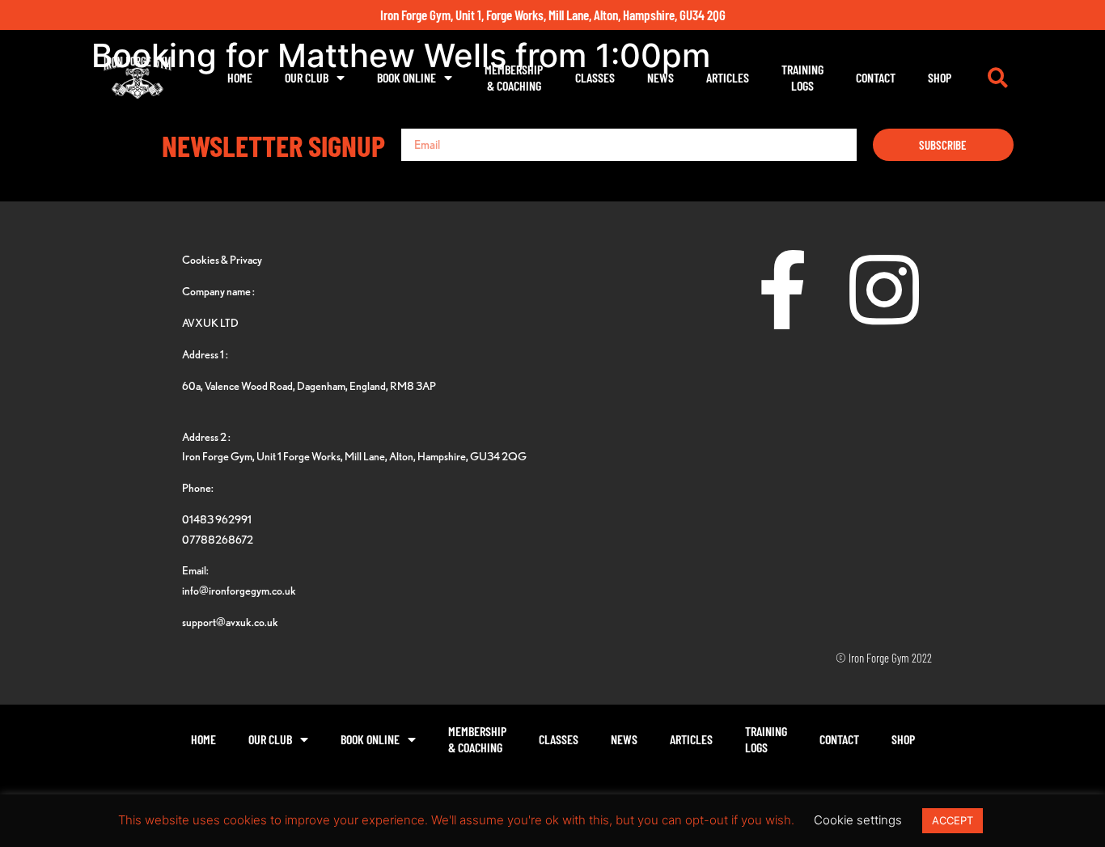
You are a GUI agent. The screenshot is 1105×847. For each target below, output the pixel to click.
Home (239, 77)
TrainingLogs (802, 77)
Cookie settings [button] (858, 820)
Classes (595, 77)
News (660, 77)
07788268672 (217, 539)
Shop (939, 77)
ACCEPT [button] (952, 820)
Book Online (406, 77)
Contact (875, 77)
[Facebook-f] (783, 289)
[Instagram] (884, 289)
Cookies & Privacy (222, 259)
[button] (997, 77)
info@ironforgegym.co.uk (239, 590)
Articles (727, 77)
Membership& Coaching (514, 77)
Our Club (306, 77)
